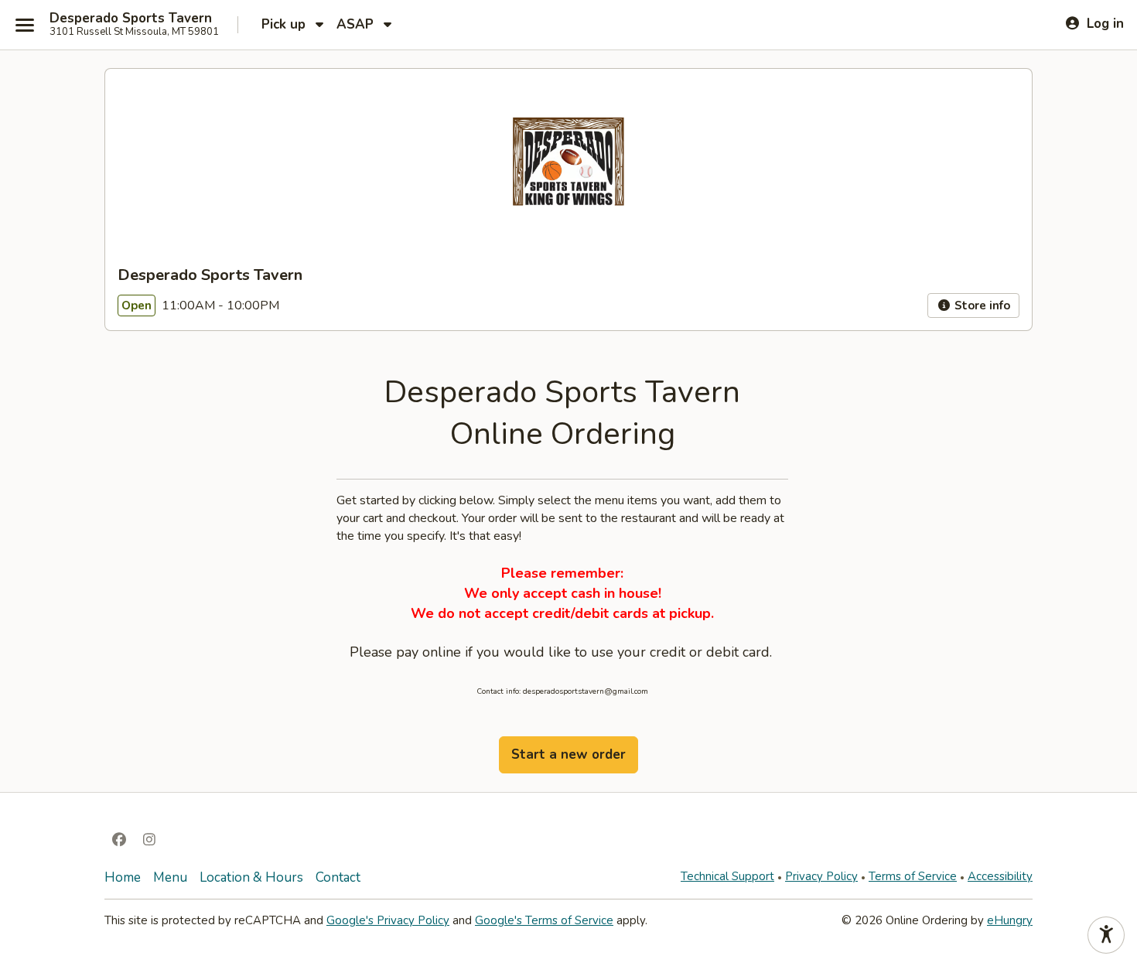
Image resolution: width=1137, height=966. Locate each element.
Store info (980, 305)
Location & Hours (251, 877)
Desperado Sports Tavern (131, 18)
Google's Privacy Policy (387, 920)
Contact (338, 877)
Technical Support (727, 876)
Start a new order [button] (568, 754)
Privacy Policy (821, 876)
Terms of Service (913, 876)
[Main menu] (25, 24)
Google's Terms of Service (544, 920)
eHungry (1010, 920)
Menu (170, 877)
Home (122, 877)
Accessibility (1000, 876)
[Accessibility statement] (1106, 935)
